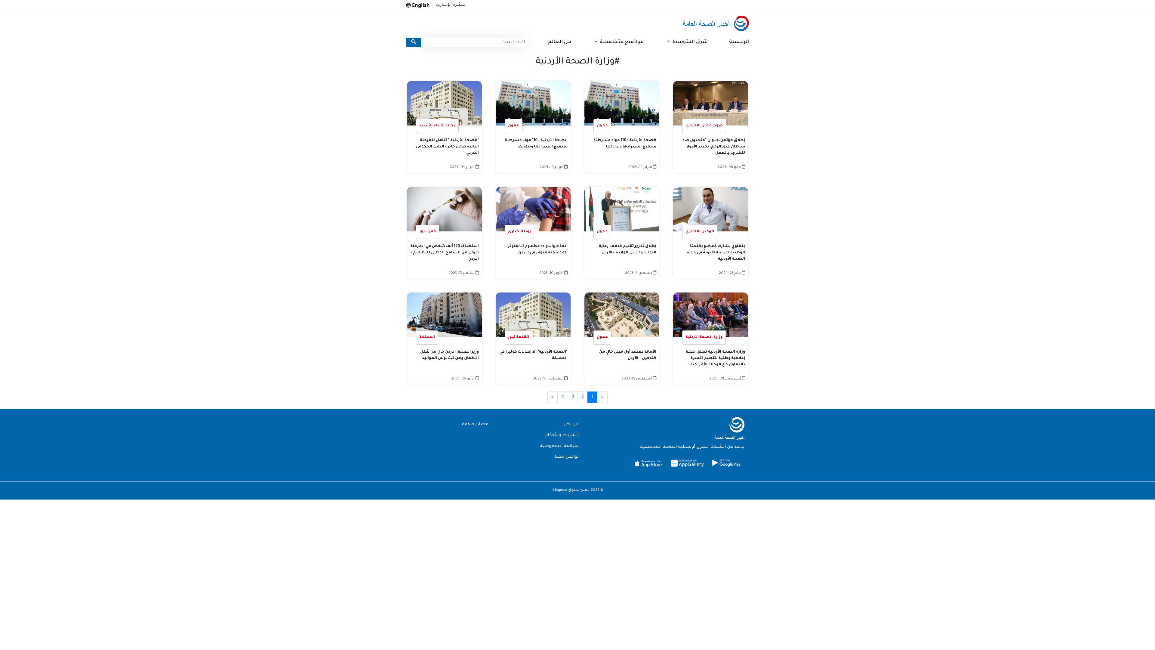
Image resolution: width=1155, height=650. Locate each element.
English (420, 5)
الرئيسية (739, 42)
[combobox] (473, 42)
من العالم (559, 42)
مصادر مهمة (475, 424)
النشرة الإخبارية (450, 5)
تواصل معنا (567, 457)
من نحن (571, 424)
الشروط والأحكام (562, 435)
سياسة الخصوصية (559, 446)
